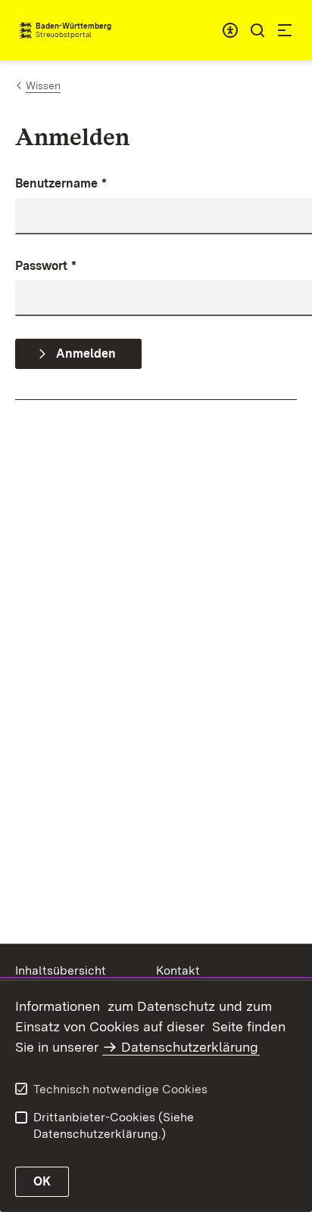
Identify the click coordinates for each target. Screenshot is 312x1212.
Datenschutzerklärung (189, 1047)
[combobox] (230, 30)
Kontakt (178, 970)
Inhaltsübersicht (60, 970)
